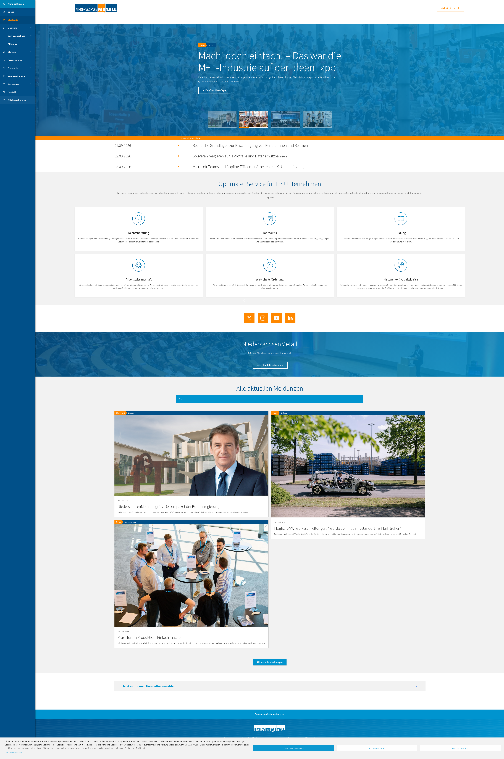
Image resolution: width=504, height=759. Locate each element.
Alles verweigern (377, 748)
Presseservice (15, 59)
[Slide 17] (270, 300)
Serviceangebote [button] (16, 35)
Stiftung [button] (12, 51)
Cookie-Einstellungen (293, 748)
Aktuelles (12, 43)
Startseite (13, 19)
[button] (222, 119)
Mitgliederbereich (17, 99)
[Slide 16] (265, 300)
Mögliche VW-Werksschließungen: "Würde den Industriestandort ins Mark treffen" (338, 528)
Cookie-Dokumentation (13, 752)
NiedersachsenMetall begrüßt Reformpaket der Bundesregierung (168, 506)
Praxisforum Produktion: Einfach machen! (266, 61)
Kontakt (12, 91)
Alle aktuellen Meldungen (270, 662)
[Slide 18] (274, 300)
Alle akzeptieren (460, 748)
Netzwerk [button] (13, 67)
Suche (11, 11)
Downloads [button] (13, 83)
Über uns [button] (12, 27)
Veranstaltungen (16, 75)
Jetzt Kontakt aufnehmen (270, 365)
